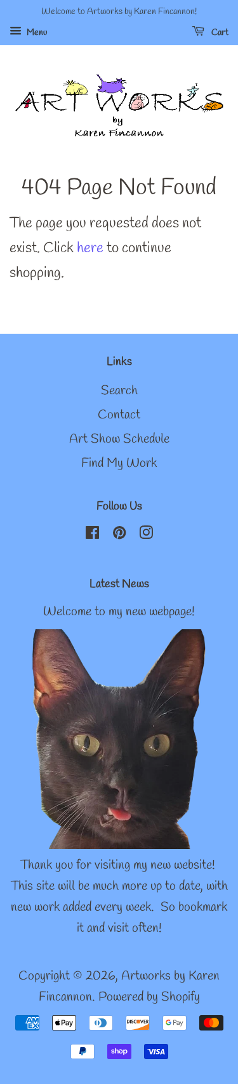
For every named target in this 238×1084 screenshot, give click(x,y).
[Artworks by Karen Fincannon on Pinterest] (119, 535)
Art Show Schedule (119, 439)
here (90, 248)
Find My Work (119, 463)
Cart (218, 33)
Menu (36, 33)
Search (119, 391)
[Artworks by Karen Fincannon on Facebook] (92, 535)
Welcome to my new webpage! (119, 612)
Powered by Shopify (149, 997)
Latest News (119, 584)
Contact (119, 415)
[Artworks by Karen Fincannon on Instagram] (146, 535)
